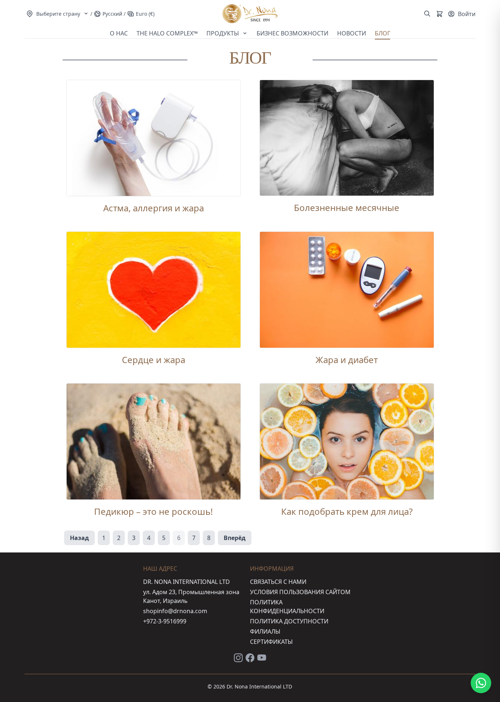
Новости (351, 33)
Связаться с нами (278, 582)
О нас (119, 33)
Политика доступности (289, 621)
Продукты (223, 33)
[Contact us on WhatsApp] (481, 683)
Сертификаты (271, 642)
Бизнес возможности (292, 33)
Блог (382, 33)
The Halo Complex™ (167, 33)
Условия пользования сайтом (300, 592)
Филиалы (265, 631)
